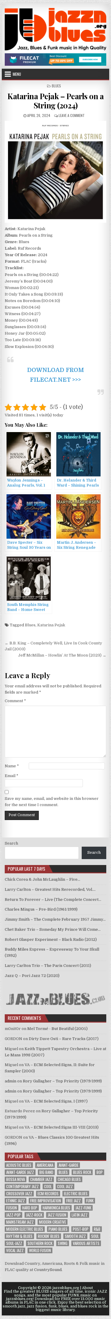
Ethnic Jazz (15, 1201)
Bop (99, 1172)
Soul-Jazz (14, 1243)
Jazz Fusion (57, 1215)
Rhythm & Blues (19, 1236)
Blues (56, 85)
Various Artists (86, 1243)
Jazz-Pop (13, 1215)
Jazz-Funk (83, 1208)
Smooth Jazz (75, 1236)
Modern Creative (52, 1222)
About (87, 1288)
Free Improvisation (45, 1201)
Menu (17, 74)
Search (11, 843)
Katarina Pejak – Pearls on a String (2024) (55, 100)
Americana (45, 1165)
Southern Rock (40, 1243)
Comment (15, 701)
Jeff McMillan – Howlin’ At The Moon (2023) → (62, 655)
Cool (48, 1186)
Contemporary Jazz (22, 1186)
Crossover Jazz (19, 1193)
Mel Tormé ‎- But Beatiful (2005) (57, 1028)
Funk (90, 1201)
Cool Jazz (65, 1186)
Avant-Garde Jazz (20, 1172)
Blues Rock (82, 1172)
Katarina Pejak (51, 625)
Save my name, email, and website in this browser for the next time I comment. (52, 801)
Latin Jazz (80, 1215)
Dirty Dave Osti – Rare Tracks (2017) (64, 1038)
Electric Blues (76, 1193)
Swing (62, 1243)
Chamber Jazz (41, 1179)
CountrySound (48, 1269)
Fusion (11, 1208)
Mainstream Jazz (20, 1222)
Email (11, 776)
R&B (97, 1229)
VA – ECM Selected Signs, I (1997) (56, 1101)
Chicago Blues (69, 1179)
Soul (95, 1236)
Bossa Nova (15, 1179)
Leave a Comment (72, 115)
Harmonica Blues (56, 1208)
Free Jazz (73, 1201)
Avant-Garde (68, 1165)
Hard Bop (29, 1208)
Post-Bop (81, 1229)
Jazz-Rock (34, 1215)
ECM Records (48, 1193)
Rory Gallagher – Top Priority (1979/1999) (62, 1081)
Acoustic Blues (18, 1165)
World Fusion (40, 1250)
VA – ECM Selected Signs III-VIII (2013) (62, 1127)
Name (12, 766)
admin (10, 1081)
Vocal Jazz (15, 1250)
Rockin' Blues (48, 1236)
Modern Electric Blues (24, 1229)
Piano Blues (58, 1229)
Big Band (46, 1172)
